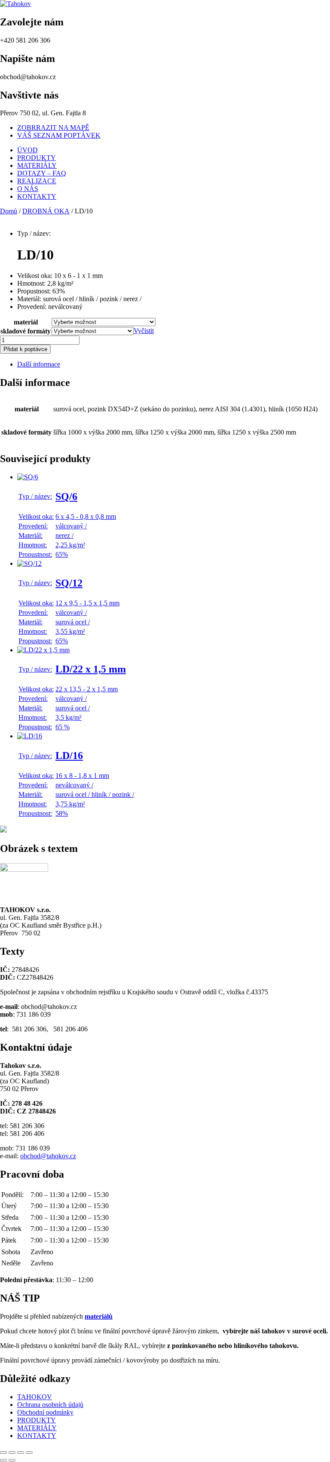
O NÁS (27, 188)
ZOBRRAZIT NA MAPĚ (53, 127)
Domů (8, 211)
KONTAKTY (36, 196)
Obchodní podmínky (45, 1412)
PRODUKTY (36, 157)
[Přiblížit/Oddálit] (3, 1452)
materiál (26, 322)
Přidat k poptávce (25, 349)
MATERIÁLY (37, 165)
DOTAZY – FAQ (41, 173)
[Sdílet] (20, 1452)
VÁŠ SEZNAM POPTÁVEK (59, 135)
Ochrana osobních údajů (50, 1404)
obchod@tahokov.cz (48, 1156)
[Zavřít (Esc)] (29, 1452)
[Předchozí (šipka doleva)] (3, 1460)
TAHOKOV (34, 1396)
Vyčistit (144, 330)
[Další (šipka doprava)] (12, 1460)
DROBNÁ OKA (46, 211)
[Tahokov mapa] (3, 830)
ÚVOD (27, 150)
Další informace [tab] (38, 364)
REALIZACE (36, 181)
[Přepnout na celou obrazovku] (12, 1452)
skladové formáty (25, 331)
